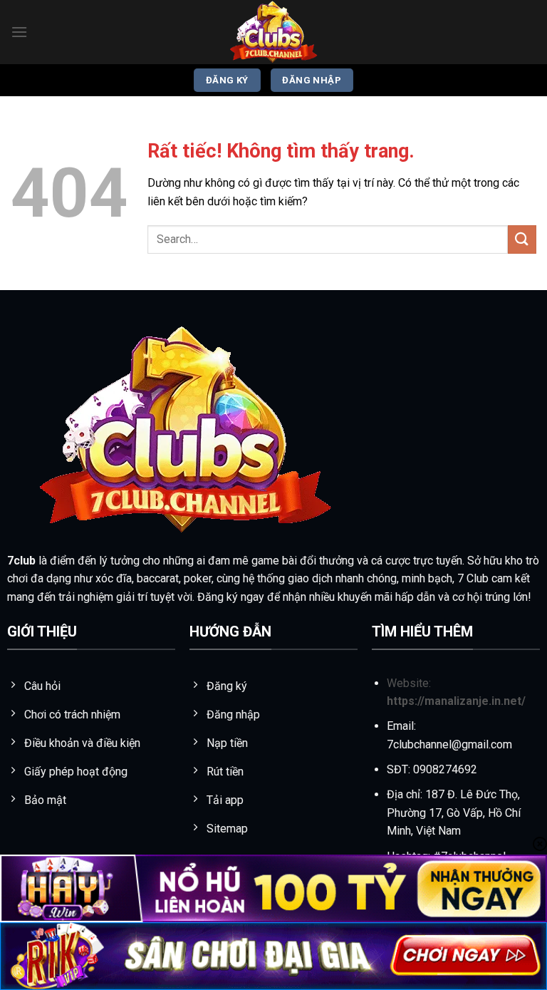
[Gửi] (522, 239)
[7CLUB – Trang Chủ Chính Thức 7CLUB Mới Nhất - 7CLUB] (273, 32)
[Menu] (19, 31)
